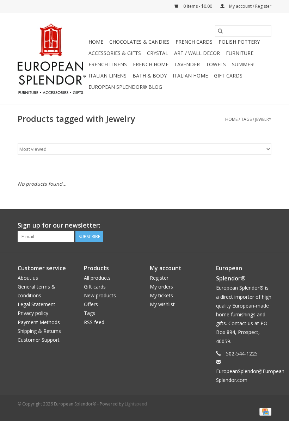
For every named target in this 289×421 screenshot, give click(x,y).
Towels (216, 64)
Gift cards (228, 75)
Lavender (187, 64)
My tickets (161, 295)
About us (28, 277)
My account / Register (249, 6)
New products (100, 295)
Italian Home (190, 75)
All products (97, 277)
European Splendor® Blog (125, 86)
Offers (91, 304)
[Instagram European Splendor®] (265, 225)
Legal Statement (36, 304)
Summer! (243, 64)
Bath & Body (150, 75)
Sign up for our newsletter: (59, 225)
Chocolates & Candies (139, 41)
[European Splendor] (52, 59)
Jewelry (263, 119)
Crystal (157, 53)
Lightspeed (136, 404)
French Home (150, 64)
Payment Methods (39, 322)
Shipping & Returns (39, 331)
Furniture (239, 53)
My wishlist (162, 304)
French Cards (194, 41)
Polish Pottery (239, 41)
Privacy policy (33, 313)
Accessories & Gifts (114, 53)
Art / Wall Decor (197, 53)
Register (159, 277)
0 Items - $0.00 (197, 6)
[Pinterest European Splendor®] (253, 225)
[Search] (220, 31)
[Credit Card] (264, 411)
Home (95, 41)
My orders (161, 286)
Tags (246, 119)
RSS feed (94, 322)
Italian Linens (107, 75)
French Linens (107, 64)
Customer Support (39, 339)
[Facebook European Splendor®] (240, 225)
